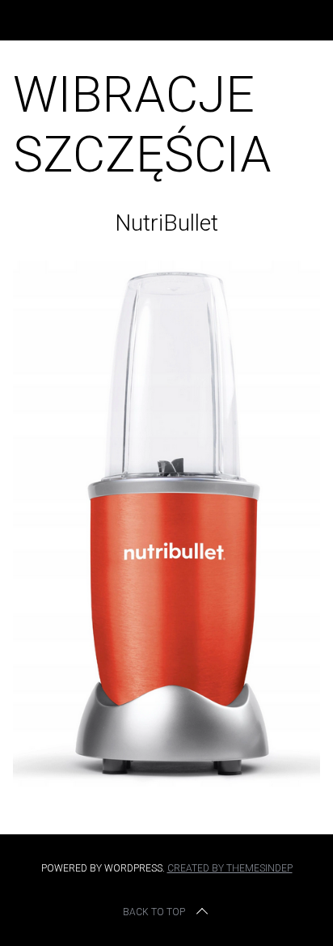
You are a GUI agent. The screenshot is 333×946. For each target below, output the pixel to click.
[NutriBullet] (166, 781)
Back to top (154, 912)
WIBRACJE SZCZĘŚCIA (142, 124)
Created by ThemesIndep (230, 868)
